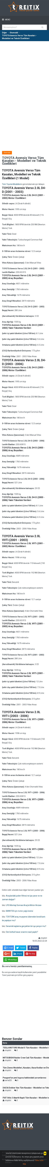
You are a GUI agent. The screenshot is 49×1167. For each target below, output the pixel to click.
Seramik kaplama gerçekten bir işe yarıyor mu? (26, 926)
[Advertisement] (24, 67)
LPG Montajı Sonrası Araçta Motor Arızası (23, 905)
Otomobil (7, 153)
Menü (7, 20)
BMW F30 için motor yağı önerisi (19, 911)
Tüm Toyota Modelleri (11, 184)
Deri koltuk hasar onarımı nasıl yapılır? (22, 932)
